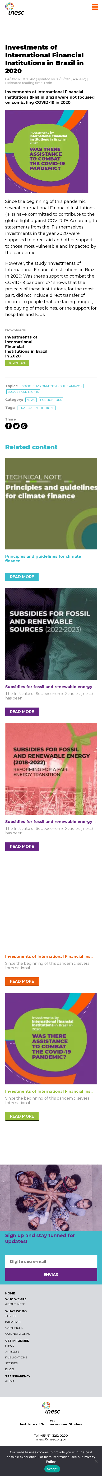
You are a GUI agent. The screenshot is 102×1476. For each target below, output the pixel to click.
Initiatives (13, 1322)
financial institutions (36, 408)
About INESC (15, 1304)
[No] (96, 1461)
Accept (52, 1469)
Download (17, 363)
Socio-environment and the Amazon (52, 386)
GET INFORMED (17, 1341)
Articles (12, 1351)
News (31, 400)
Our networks (17, 1333)
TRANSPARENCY (17, 1376)
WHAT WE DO (16, 1311)
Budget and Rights (23, 391)
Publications (51, 400)
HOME (10, 1293)
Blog (9, 1369)
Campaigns (14, 1328)
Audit (9, 1381)
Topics (10, 1316)
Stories (11, 1363)
